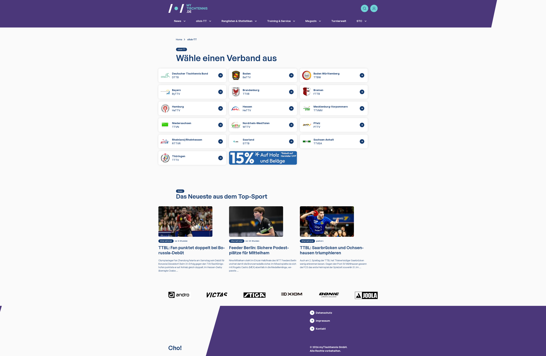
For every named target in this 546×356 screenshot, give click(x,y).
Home (179, 39)
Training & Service (279, 21)
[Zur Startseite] (187, 8)
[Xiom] (291, 294)
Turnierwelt (338, 21)
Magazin (310, 21)
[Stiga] (254, 295)
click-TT (201, 21)
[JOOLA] (366, 295)
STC (359, 21)
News (177, 21)
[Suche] (364, 8)
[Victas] (217, 295)
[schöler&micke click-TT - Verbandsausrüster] (263, 158)
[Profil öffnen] (374, 8)
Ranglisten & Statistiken (237, 21)
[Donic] (329, 295)
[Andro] (179, 295)
